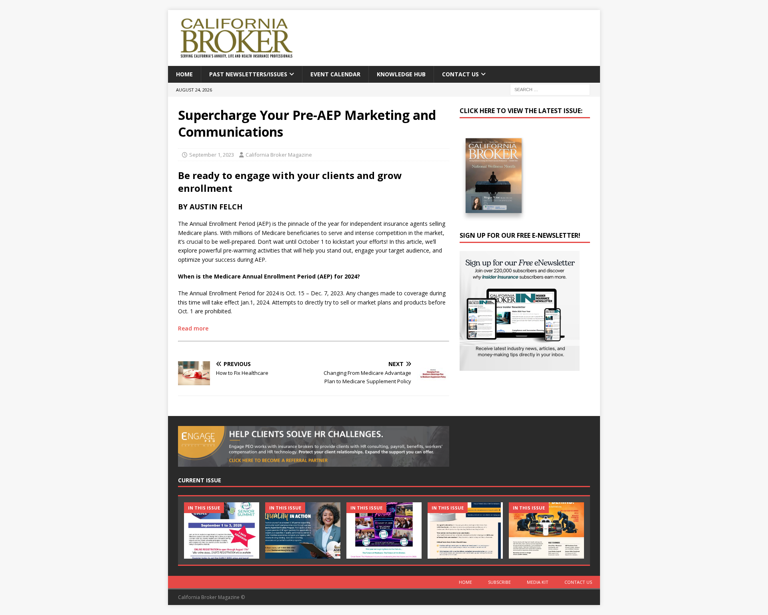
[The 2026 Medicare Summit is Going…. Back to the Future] (384, 530)
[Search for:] (550, 89)
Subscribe (499, 582)
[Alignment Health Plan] (546, 530)
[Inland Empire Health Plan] (302, 530)
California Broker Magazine (279, 154)
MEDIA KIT (537, 582)
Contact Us (460, 74)
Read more (193, 328)
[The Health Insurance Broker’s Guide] (465, 530)
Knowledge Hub (401, 74)
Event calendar (335, 74)
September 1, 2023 (211, 154)
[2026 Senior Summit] (221, 530)
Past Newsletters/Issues (248, 74)
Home (184, 74)
